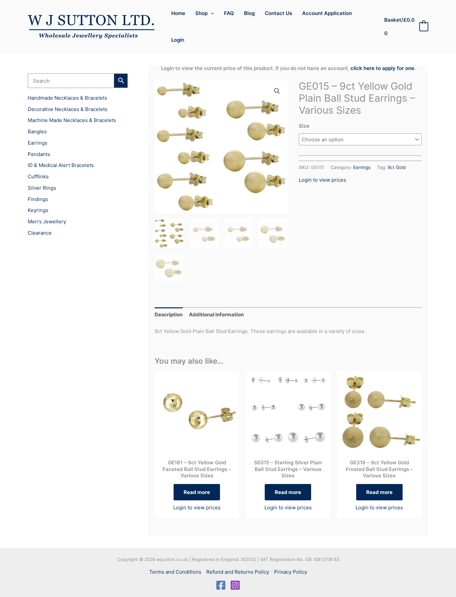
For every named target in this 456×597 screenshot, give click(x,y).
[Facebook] (221, 585)
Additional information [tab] (216, 314)
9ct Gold (397, 167)
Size (304, 126)
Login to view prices (322, 180)
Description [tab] (169, 314)
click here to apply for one (382, 68)
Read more (197, 492)
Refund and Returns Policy (237, 572)
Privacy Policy (290, 572)
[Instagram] (235, 585)
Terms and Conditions (175, 572)
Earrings (362, 167)
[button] (211, 13)
